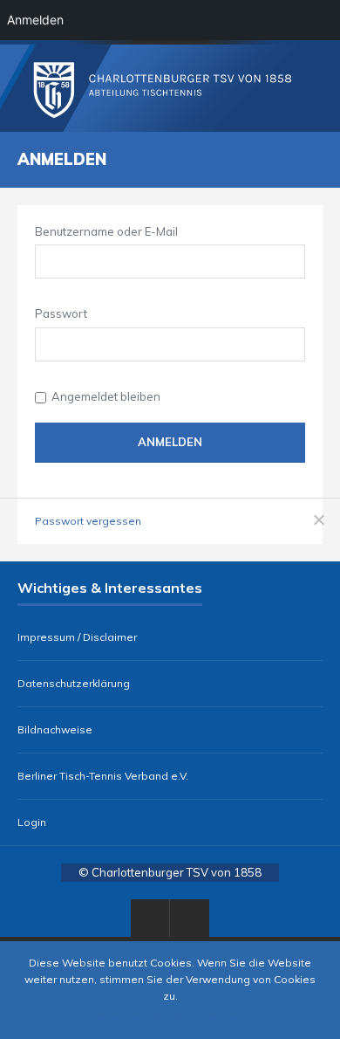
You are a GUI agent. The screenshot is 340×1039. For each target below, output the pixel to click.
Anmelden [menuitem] (35, 19)
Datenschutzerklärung (73, 683)
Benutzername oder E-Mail (106, 231)
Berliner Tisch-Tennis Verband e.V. (102, 776)
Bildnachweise (54, 730)
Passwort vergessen (88, 521)
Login (31, 822)
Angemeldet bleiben (105, 396)
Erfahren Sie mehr (201, 1017)
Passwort (61, 313)
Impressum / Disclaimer (77, 637)
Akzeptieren (124, 1017)
